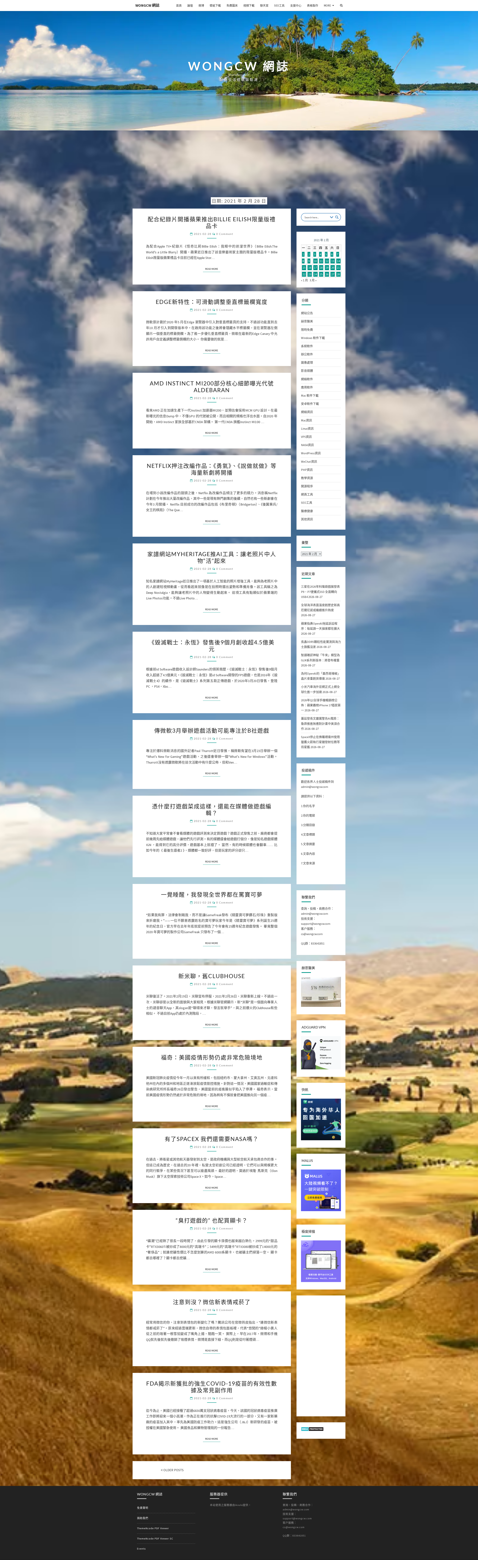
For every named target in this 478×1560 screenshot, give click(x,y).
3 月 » (313, 280)
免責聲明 (142, 1507)
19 (326, 267)
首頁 (179, 5)
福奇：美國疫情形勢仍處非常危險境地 (212, 1057)
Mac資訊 (306, 420)
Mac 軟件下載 (310, 395)
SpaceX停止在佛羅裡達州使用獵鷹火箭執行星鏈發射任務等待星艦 (320, 742)
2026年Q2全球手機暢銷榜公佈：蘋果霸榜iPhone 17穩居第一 (321, 705)
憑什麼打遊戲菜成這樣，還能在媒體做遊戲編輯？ (211, 809)
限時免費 (307, 330)
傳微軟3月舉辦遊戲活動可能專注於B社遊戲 (211, 730)
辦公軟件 (307, 354)
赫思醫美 (307, 321)
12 (326, 261)
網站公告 (307, 313)
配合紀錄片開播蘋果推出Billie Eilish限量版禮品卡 (212, 222)
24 (315, 274)
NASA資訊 (307, 445)
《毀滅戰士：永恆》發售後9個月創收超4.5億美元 (211, 645)
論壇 (190, 5)
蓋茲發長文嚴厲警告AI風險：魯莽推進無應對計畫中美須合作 (320, 723)
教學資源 (307, 478)
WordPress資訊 (311, 453)
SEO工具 (279, 5)
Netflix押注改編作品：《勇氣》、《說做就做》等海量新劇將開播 (212, 469)
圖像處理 (307, 362)
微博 (201, 5)
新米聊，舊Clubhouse (211, 976)
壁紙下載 (215, 5)
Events (141, 1548)
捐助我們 (142, 1518)
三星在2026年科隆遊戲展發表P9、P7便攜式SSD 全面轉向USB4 (320, 591)
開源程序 (307, 486)
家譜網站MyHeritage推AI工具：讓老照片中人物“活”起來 (211, 557)
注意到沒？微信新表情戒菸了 (212, 1301)
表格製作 (312, 5)
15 (303, 267)
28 (338, 274)
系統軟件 (307, 346)
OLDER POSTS (173, 1470)
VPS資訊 (306, 437)
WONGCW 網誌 (147, 5)
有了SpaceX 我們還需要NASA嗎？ (212, 1138)
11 (321, 261)
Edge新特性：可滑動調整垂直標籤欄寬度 (212, 301)
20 (332, 267)
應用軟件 (307, 387)
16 (309, 267)
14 (338, 261)
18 (321, 267)
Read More (212, 269)
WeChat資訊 (309, 461)
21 (338, 267)
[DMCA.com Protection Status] (312, 1430)
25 (321, 274)
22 (303, 274)
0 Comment (224, 233)
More (327, 5)
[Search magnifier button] (336, 217)
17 (315, 267)
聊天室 (264, 5)
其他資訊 (307, 519)
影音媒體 (307, 371)
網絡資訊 (307, 412)
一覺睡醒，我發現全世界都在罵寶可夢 (212, 894)
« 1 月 (304, 280)
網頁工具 (307, 494)
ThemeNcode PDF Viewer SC (155, 1538)
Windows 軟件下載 (313, 338)
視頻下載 (248, 5)
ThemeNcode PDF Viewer (153, 1528)
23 (309, 274)
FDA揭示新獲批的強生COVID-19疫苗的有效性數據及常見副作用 (211, 1386)
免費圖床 (232, 5)
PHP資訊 (307, 470)
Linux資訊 (307, 428)
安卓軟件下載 (310, 404)
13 (332, 261)
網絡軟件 (307, 379)
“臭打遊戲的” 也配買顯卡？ (212, 1220)
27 (332, 274)
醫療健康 (307, 511)
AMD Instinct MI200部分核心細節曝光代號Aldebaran (212, 386)
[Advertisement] (239, 166)
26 (326, 274)
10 (315, 261)
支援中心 (295, 5)
